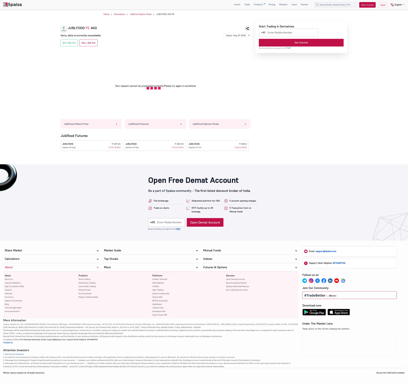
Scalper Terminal (159, 279)
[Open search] (317, 5)
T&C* (288, 48)
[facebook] (323, 280)
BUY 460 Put (69, 42)
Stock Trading (84, 279)
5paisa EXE (157, 297)
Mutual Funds (85, 290)
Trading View (158, 307)
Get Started (301, 42)
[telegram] (304, 280)
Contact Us (8, 342)
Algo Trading (157, 290)
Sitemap (8, 293)
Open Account (367, 5)
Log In (383, 5)
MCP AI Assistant (160, 300)
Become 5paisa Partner (236, 283)
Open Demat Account (205, 222)
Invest (237, 4)
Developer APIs (159, 311)
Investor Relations (13, 283)
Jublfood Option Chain (141, 14)
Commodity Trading (87, 286)
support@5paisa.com (326, 251)
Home (106, 14)
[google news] (343, 280)
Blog (7, 304)
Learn (294, 4)
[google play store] (314, 313)
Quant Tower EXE (159, 315)
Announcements (12, 311)
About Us (9, 279)
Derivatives (119, 14)
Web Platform (158, 283)
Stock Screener (85, 293)
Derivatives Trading (87, 283)
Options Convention (13, 300)
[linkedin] (330, 280)
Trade (247, 4)
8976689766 (339, 263)
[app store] (339, 313)
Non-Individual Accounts (237, 290)
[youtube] (336, 280)
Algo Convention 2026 (14, 286)
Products (258, 4)
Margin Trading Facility (88, 297)
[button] (396, 5)
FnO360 (155, 286)
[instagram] (311, 280)
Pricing (272, 4)
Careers (8, 290)
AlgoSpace (157, 304)
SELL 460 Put (88, 42)
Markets (283, 4)
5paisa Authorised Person (237, 286)
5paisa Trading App (160, 293)
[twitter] (317, 280)
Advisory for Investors (14, 354)
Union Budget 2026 (13, 307)
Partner (304, 4)
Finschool (9, 297)
